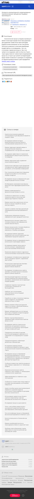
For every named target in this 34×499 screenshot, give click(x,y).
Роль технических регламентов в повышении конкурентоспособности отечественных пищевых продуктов (17, 174)
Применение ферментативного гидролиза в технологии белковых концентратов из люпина (17, 252)
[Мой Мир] (8, 81)
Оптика (3, 476)
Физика (24, 482)
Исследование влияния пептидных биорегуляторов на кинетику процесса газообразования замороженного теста (16, 142)
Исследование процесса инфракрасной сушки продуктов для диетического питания (17, 179)
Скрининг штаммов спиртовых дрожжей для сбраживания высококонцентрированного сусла (16, 210)
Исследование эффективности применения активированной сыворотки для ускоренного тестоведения (17, 155)
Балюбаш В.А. (15, 24)
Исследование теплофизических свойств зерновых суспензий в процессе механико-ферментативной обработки (16, 272)
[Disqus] (17, 104)
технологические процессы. (10, 69)
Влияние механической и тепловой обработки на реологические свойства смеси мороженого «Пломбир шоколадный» (17, 228)
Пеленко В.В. (5, 466)
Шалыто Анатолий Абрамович (9, 463)
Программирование (13, 476)
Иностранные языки (8, 484)
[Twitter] (4, 81)
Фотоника (29, 482)
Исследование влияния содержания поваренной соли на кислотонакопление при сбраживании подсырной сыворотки (17, 235)
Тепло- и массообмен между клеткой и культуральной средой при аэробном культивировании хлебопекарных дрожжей (16, 408)
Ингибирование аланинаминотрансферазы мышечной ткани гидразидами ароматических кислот (17, 185)
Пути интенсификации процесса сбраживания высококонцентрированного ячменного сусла (17, 413)
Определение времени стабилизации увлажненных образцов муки (15, 341)
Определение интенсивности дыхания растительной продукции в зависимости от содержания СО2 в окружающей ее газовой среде (16, 335)
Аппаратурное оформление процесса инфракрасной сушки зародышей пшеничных (17, 216)
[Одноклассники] (6, 81)
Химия (10, 482)
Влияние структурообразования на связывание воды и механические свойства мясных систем (16, 319)
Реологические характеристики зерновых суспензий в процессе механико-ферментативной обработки (16, 265)
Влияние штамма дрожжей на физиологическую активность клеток (14, 191)
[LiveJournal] (9, 81)
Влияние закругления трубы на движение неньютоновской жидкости (15, 161)
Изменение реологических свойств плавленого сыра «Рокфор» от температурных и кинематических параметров (17, 371)
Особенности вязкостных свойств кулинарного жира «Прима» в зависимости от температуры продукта (17, 365)
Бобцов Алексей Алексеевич (9, 461)
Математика (28, 480)
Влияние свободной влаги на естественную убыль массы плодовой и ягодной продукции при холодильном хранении (16, 313)
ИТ (7, 476)
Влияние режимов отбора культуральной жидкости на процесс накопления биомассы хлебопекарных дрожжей (16, 306)
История (20, 480)
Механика (21, 476)
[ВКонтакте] (3, 81)
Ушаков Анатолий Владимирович (10, 459)
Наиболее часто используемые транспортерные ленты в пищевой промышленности (14, 293)
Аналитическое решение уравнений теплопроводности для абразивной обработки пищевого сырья (17, 135)
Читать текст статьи (8, 61)
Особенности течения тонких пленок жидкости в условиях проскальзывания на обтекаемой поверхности (17, 383)
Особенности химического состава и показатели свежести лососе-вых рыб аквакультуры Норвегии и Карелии (15, 197)
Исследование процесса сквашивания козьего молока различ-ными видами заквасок (17, 241)
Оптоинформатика (7, 478)
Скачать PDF (16, 32)
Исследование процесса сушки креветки (15, 403)
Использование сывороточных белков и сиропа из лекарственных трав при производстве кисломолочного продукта (16, 398)
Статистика (29, 478)
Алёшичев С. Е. (23, 24)
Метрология (17, 482)
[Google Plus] (11, 81)
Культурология (13, 480)
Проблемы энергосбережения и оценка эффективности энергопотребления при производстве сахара (15, 430)
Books (6, 6)
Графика (4, 482)
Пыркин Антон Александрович (9, 464)
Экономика (28, 476)
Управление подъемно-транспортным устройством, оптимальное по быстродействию (15, 286)
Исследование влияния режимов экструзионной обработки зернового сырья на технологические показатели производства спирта (17, 348)
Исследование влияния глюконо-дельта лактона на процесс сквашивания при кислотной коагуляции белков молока (15, 247)
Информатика (5, 480)
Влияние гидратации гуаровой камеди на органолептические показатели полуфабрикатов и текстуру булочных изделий (17, 149)
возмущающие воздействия (10, 67)
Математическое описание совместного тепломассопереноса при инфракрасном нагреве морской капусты (16, 222)
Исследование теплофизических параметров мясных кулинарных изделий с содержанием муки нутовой (17, 258)
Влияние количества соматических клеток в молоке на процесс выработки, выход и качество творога (16, 203)
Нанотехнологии (20, 478)
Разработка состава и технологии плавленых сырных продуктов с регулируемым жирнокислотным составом (17, 299)
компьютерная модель (25, 67)
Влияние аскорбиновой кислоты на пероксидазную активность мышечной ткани (17, 424)
